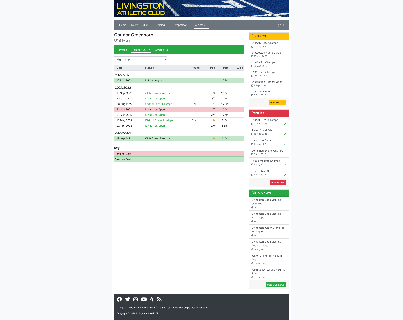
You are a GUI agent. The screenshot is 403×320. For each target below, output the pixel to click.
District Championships (159, 120)
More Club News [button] (275, 284)
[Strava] (152, 300)
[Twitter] (127, 300)
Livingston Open (155, 98)
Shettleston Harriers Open (266, 54)
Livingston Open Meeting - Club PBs (267, 203)
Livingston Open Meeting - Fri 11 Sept (267, 217)
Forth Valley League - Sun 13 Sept (268, 273)
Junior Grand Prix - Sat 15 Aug (266, 259)
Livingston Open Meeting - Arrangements (267, 245)
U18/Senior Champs (263, 64)
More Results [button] (277, 182)
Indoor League (153, 80)
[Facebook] (119, 300)
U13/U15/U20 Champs (158, 104)
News (134, 25)
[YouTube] (144, 300)
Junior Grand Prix (261, 132)
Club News (261, 193)
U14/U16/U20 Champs (264, 44)
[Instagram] (135, 300)
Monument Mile (260, 93)
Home (122, 25)
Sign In (280, 25)
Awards (161, 49)
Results (139, 49)
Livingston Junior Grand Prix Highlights (268, 231)
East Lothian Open (262, 172)
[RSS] (159, 300)
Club (146, 25)
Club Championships (157, 93)
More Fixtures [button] (277, 102)
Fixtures (258, 36)
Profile (123, 49)
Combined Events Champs (267, 152)
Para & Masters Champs (265, 162)
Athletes (200, 25)
